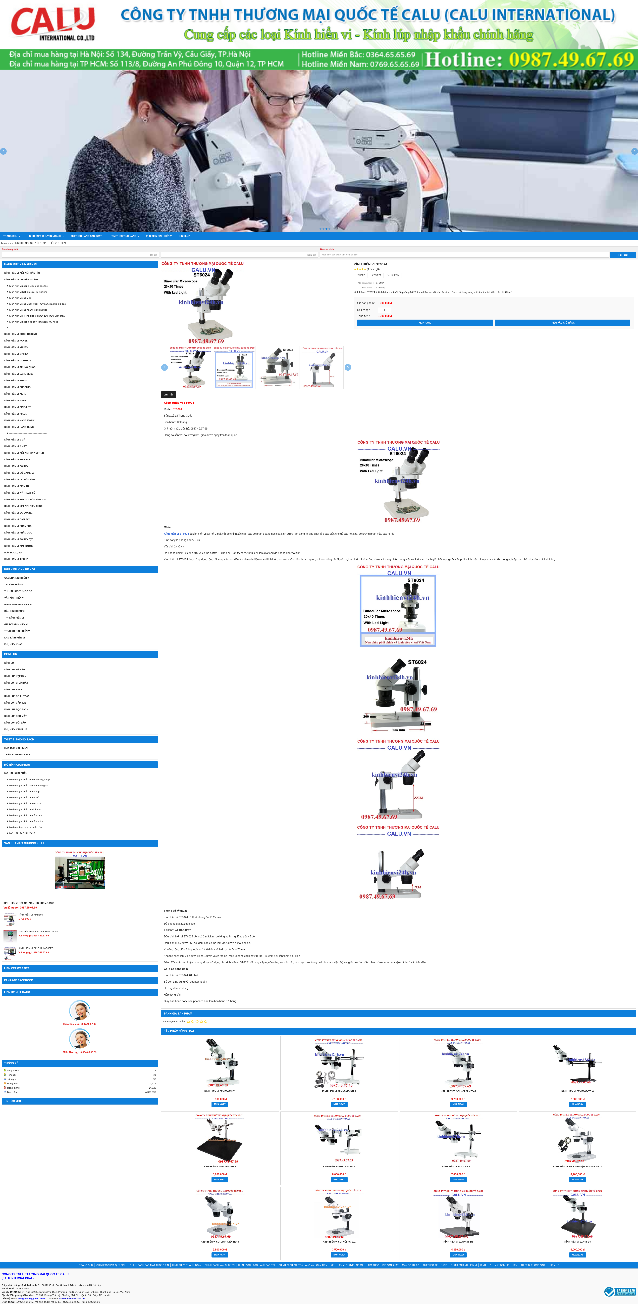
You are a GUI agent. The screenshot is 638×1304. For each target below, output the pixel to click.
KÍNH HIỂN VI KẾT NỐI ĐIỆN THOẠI (23, 506)
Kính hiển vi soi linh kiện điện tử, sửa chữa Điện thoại (37, 315)
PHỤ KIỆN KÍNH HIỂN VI (159, 236)
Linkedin (394, 275)
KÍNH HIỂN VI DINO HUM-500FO (35, 948)
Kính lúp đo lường (16, 696)
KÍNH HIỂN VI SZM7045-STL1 (458, 1166)
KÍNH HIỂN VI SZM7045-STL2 (339, 1166)
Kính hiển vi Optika (16, 354)
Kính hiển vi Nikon (15, 413)
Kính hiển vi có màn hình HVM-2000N (38, 931)
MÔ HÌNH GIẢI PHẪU (15, 773)
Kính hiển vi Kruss (16, 347)
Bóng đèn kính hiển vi (18, 604)
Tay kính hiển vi (14, 617)
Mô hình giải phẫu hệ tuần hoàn (26, 821)
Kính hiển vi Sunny (16, 380)
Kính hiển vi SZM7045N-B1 (219, 1091)
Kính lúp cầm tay (15, 702)
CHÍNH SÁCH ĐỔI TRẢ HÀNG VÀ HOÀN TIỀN (302, 1265)
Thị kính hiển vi (13, 584)
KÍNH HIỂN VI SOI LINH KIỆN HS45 (220, 1241)
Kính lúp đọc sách (16, 709)
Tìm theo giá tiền (10, 249)
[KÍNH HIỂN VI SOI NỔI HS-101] (339, 1213)
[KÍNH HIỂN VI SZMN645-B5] (458, 1213)
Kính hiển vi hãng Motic (19, 420)
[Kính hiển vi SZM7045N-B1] (220, 1063)
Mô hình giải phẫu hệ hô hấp (24, 791)
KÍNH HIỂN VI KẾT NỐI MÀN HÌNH (22, 273)
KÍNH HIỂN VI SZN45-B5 (577, 1241)
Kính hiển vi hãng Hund (19, 427)
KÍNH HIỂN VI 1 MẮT (15, 439)
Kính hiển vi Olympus (17, 360)
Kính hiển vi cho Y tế (20, 297)
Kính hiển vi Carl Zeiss (18, 374)
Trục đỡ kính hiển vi (17, 631)
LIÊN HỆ (554, 1265)
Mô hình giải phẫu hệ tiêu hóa (25, 803)
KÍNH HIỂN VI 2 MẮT (15, 446)
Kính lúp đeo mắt (15, 716)
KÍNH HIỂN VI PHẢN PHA (18, 526)
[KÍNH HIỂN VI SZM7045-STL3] (220, 1138)
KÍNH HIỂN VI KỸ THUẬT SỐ (19, 492)
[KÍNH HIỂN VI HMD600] (10, 925)
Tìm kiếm (623, 254)
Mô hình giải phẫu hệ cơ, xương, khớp (29, 779)
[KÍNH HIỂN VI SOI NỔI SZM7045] (458, 1063)
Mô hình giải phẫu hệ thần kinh (25, 815)
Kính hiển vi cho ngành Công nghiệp (28, 309)
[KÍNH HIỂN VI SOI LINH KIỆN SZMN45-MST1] (578, 1138)
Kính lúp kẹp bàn (15, 676)
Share (361, 275)
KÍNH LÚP (184, 236)
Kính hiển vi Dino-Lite (17, 407)
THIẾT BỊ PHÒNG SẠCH (17, 754)
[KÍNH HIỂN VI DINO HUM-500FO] (10, 959)
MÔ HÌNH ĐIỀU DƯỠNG (22, 833)
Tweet (377, 275)
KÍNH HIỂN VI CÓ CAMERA (19, 473)
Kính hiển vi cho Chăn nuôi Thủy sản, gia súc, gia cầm (37, 303)
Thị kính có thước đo (18, 591)
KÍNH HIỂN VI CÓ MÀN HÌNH (19, 479)
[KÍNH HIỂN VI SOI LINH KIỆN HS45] (220, 1213)
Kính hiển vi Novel (16, 340)
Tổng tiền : (363, 315)
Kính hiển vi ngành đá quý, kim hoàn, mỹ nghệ (33, 321)
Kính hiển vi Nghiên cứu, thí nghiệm (28, 291)
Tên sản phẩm (327, 249)
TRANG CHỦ (10, 236)
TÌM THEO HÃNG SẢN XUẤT (87, 236)
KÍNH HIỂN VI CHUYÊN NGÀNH (44, 236)
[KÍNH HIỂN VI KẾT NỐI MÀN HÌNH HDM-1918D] (79, 875)
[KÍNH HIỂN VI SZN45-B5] (578, 1213)
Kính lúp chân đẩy (16, 682)
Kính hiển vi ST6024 (176, 533)
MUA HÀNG (425, 322)
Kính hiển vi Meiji (15, 400)
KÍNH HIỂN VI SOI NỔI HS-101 (339, 1241)
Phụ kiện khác (13, 644)
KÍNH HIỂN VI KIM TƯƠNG (19, 546)
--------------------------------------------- (28, 327)
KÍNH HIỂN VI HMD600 (30, 914)
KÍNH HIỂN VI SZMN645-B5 (458, 1241)
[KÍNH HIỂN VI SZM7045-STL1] (458, 1138)
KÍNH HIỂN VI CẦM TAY (17, 519)
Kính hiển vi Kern (15, 393)
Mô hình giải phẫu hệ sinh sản (25, 809)
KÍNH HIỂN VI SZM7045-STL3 (220, 1166)
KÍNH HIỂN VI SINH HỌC (17, 459)
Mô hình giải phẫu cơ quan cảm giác (28, 785)
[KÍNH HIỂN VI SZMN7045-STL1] (339, 1063)
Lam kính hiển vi (14, 637)
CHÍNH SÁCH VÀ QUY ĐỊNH (111, 1265)
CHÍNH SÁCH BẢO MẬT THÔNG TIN (149, 1265)
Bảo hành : (368, 287)
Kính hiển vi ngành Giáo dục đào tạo (28, 286)
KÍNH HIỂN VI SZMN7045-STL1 (339, 1091)
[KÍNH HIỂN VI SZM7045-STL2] (339, 1138)
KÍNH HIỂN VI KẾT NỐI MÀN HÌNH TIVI (25, 499)
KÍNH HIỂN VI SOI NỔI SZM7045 (458, 1091)
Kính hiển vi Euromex (17, 387)
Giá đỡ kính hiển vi (16, 624)
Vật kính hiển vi (14, 597)
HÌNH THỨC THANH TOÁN (186, 1265)
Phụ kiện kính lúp (15, 729)
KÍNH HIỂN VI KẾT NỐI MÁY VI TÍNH (24, 453)
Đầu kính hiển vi (14, 611)
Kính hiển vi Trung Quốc (20, 367)
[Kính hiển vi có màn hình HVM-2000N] (10, 942)
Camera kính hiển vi (17, 578)
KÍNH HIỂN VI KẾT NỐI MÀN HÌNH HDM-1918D (28, 903)
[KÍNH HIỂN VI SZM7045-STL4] (578, 1063)
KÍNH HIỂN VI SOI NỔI (16, 466)
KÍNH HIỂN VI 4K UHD (16, 559)
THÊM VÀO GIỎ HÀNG (562, 322)
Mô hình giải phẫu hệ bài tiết (24, 797)
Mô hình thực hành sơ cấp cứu (25, 827)
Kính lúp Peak (13, 689)
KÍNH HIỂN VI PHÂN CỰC (18, 532)
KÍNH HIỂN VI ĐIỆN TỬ (16, 486)
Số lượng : (363, 309)
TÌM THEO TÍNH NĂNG (124, 236)
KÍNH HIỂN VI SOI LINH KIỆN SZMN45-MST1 (577, 1166)
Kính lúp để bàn (14, 669)
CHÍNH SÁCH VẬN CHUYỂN (220, 1265)
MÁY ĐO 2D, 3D (13, 552)
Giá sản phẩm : (366, 302)
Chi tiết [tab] (168, 394)
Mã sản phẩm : (366, 283)
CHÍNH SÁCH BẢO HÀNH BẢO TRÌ (256, 1265)
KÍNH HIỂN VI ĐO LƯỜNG (18, 512)
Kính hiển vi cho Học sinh (20, 334)
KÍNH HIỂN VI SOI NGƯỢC (18, 539)
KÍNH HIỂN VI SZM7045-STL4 (577, 1091)
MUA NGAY (220, 1104)
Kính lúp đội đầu (15, 722)
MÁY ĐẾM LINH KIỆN (16, 748)
